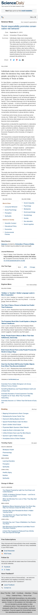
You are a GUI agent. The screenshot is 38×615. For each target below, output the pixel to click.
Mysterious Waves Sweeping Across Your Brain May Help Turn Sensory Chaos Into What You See (19, 507)
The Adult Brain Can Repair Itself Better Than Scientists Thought (17, 515)
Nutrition (5, 475)
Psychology (27, 206)
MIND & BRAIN (5, 458)
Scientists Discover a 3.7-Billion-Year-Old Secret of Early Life (19, 402)
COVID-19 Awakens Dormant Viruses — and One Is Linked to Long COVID (19, 495)
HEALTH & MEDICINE (6, 447)
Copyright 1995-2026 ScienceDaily (13, 598)
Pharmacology (7, 452)
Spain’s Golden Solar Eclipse (12, 424)
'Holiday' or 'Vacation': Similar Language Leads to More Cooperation (18, 294)
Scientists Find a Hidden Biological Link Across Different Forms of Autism (16, 385)
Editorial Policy (17, 595)
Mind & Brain (7, 203)
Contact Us (7, 588)
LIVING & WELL (5, 469)
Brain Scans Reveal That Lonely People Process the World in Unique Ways (18, 351)
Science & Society (8, 220)
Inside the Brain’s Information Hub (13, 430)
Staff (13, 593)
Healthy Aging (7, 472)
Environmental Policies (9, 233)
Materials (4, 244)
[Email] (23, 60)
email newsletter (26, 11)
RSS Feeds (7, 554)
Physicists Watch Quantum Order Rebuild (16, 427)
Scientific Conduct (10, 223)
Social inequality (29, 203)
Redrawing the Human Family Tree (13, 416)
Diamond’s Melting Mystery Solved (13, 419)
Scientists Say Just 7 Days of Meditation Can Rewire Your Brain (19, 523)
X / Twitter (7, 570)
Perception (8, 213)
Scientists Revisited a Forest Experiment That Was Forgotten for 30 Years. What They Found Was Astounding (17, 396)
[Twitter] (14, 60)
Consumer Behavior (11, 207)
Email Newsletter (9, 551)
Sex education (28, 221)
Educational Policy (11, 226)
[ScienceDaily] (12, 3)
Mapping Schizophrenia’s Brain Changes (15, 413)
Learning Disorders (9, 461)
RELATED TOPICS (7, 199)
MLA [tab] (19, 267)
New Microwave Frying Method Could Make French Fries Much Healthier (19, 527)
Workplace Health (8, 450)
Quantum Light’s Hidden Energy (13, 436)
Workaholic (27, 209)
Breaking (4, 409)
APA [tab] (25, 267)
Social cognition (29, 224)
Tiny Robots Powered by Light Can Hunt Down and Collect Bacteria (19, 491)
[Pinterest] (17, 60)
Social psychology (29, 212)
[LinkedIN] (20, 60)
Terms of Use (27, 595)
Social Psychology (10, 210)
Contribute (20, 593)
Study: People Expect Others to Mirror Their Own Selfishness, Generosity (17, 337)
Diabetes (5, 455)
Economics (8, 229)
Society (26, 218)
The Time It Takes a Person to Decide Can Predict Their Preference (17, 306)
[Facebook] (11, 60)
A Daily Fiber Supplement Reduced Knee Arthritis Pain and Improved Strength (18, 532)
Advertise (28, 593)
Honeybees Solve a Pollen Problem (14, 438)
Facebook (7, 567)
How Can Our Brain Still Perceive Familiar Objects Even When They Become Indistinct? (17, 365)
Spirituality (8, 216)
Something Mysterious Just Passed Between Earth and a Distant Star (18, 390)
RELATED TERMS (26, 199)
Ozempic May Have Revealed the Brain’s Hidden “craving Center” (18, 511)
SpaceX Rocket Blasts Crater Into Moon (15, 422)
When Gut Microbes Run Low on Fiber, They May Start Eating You (20, 499)
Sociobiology (28, 215)
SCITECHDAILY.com (14, 379)
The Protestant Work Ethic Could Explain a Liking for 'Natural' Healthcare (19, 322)
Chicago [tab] (32, 267)
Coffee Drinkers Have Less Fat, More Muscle (17, 433)
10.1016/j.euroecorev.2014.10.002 (14, 260)
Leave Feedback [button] (9, 585)
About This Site (5, 593)
